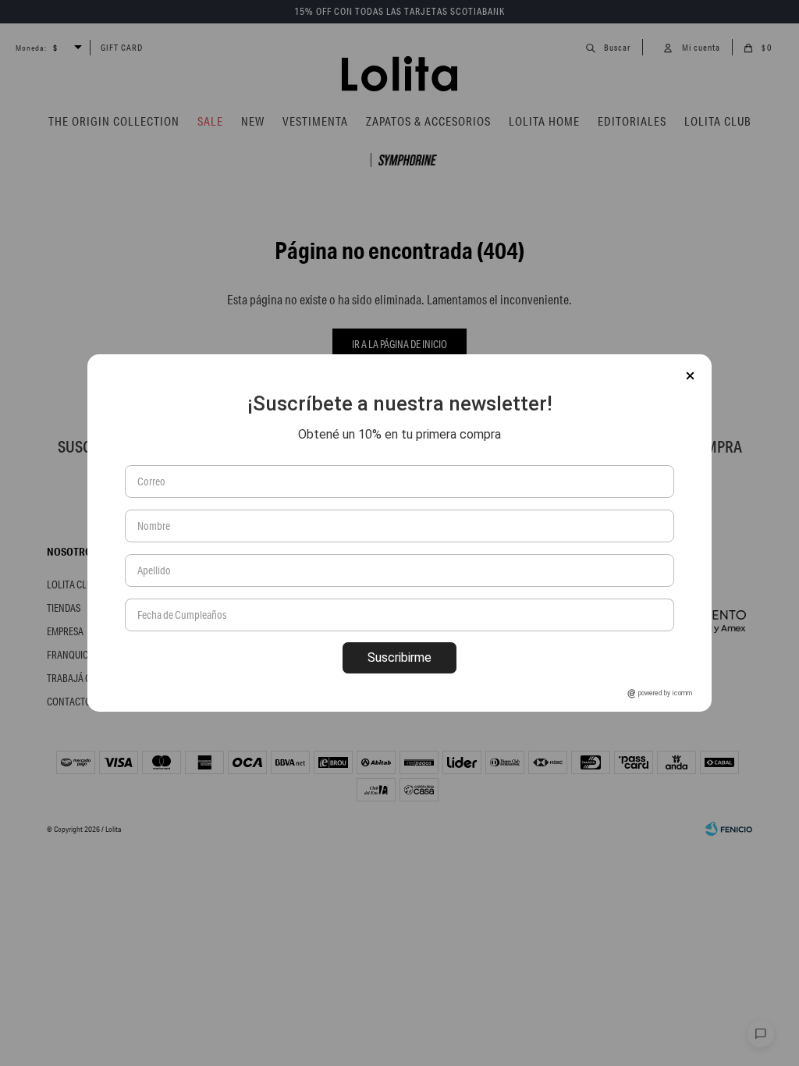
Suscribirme (399, 657)
